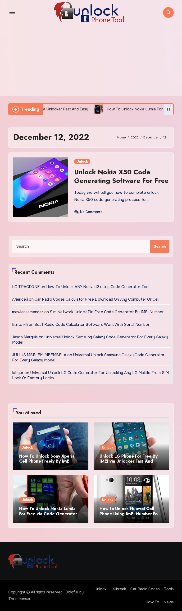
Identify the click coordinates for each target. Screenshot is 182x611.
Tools (169, 589)
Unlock (82, 161)
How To (152, 602)
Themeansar (19, 598)
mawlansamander (27, 311)
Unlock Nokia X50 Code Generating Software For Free (121, 176)
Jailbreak (118, 589)
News (169, 602)
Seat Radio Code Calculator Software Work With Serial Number (92, 324)
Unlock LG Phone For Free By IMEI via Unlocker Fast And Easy (129, 461)
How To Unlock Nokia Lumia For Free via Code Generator (48, 511)
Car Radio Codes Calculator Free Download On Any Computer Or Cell (97, 299)
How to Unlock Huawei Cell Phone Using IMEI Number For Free (129, 514)
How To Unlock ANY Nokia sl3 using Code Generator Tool (98, 286)
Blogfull (71, 592)
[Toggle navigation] (12, 12)
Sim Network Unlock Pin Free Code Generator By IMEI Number (107, 311)
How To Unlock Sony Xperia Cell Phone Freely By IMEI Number (47, 461)
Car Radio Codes (145, 589)
